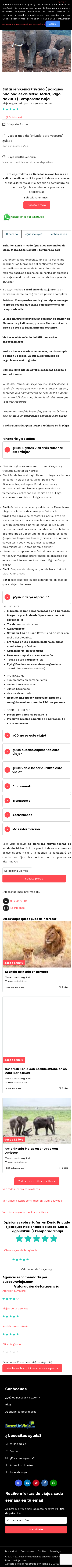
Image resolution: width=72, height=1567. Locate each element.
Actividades (22, 815)
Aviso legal (56, 1551)
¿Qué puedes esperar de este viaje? (35, 752)
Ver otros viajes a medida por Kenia (25, 1212)
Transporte (21, 800)
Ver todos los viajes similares (21, 1189)
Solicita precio (37, 205)
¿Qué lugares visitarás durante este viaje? (37, 450)
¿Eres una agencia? (22, 1458)
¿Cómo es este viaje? (29, 735)
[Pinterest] (36, 1483)
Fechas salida (58, 234)
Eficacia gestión (12, 1344)
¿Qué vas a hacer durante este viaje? (37, 770)
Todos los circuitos (21, 1465)
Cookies (42, 1551)
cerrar (62, 2)
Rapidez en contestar (16, 1326)
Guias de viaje (18, 1472)
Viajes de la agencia (15, 1308)
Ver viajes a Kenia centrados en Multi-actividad (32, 1200)
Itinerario (12, 234)
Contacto (15, 1451)
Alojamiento (22, 786)
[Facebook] (44, 1483)
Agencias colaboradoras (20, 1411)
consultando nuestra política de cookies (23, 24)
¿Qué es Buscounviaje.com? (22, 1397)
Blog (8, 1404)
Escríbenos (17, 907)
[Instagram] (18, 1483)
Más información (26, 829)
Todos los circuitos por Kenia (36, 1181)
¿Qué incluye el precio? (30, 597)
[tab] (36, 450)
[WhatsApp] (53, 1483)
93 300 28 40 (18, 900)
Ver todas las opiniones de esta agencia (32, 1368)
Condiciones (27, 1551)
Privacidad (11, 1551)
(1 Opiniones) (14, 117)
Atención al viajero (14, 1290)
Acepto (52, 24)
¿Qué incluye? (33, 234)
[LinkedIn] (27, 1483)
